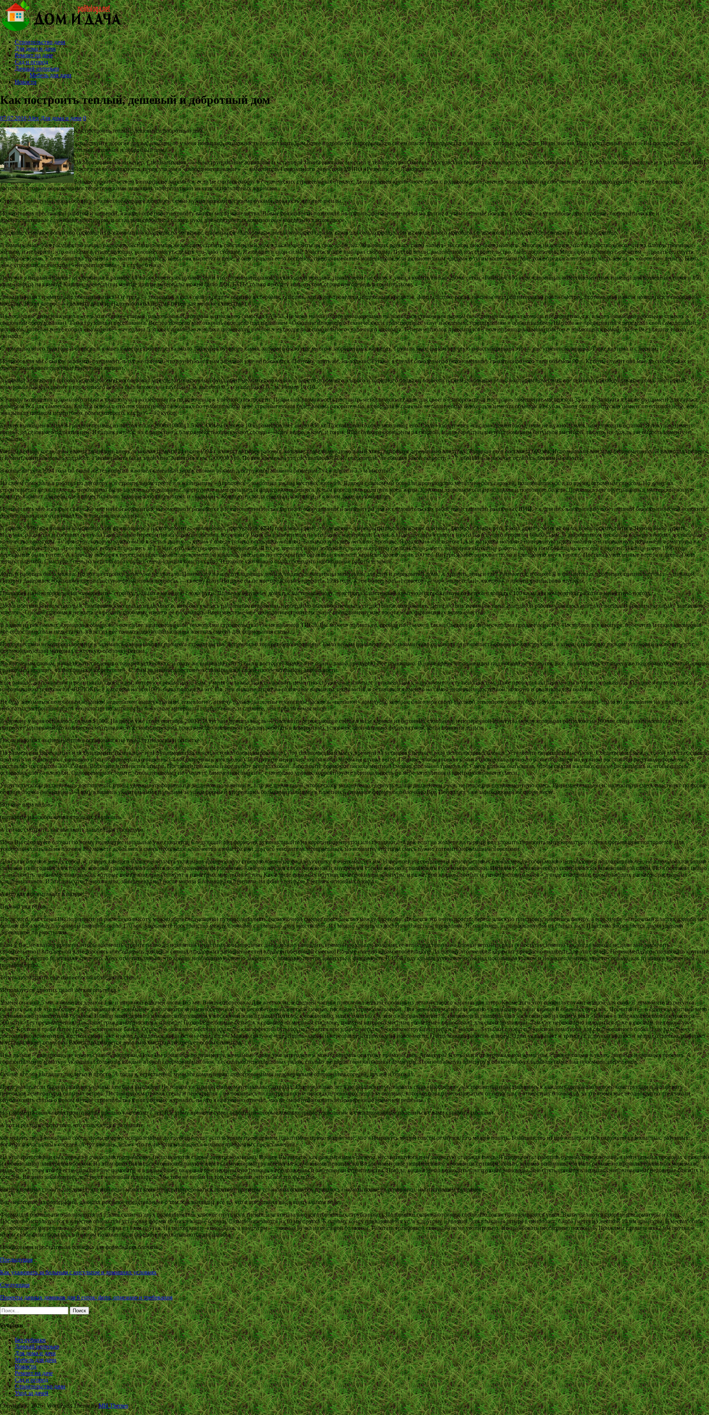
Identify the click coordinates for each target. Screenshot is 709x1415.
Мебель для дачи (50, 75)
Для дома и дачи (35, 48)
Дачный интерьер (37, 68)
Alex (33, 118)
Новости (26, 82)
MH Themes (113, 1405)
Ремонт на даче (34, 55)
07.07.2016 (13, 118)
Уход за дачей (31, 1393)
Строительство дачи (40, 42)
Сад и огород (31, 62)
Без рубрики (30, 1340)
